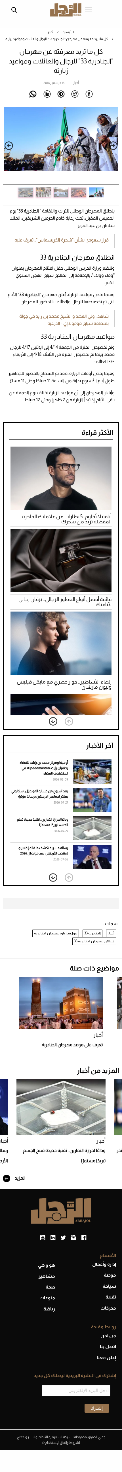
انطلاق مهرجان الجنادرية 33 (94, 941)
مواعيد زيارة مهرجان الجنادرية (55, 933)
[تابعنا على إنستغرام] (73, 1238)
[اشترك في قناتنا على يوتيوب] (42, 1238)
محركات (108, 1308)
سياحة (109, 1286)
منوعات (47, 1297)
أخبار (50, 32)
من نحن (108, 1335)
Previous (113, 145)
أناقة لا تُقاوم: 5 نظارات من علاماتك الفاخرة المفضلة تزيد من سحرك (67, 519)
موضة (110, 1275)
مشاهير (47, 1276)
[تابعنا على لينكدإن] (53, 1238)
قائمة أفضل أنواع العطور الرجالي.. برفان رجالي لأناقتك (65, 601)
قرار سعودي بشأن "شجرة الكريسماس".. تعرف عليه (61, 240)
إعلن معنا (106, 1357)
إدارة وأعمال (104, 1264)
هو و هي (46, 1265)
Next (8, 145)
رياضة (49, 1308)
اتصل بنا (108, 1346)
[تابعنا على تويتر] (63, 1238)
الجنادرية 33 (92, 933)
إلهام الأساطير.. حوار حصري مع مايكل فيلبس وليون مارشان (64, 684)
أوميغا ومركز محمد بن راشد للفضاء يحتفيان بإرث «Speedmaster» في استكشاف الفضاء (44, 768)
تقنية (111, 1297)
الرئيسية (69, 32)
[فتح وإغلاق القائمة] (88, 10)
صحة (50, 1287)
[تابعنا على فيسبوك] (83, 1238)
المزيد (20, 1178)
